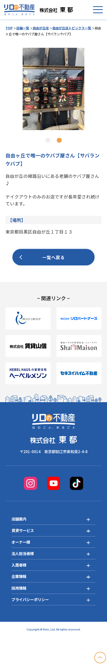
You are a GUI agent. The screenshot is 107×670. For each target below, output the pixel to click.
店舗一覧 (22, 28)
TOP (9, 28)
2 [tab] (59, 140)
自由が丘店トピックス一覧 (71, 28)
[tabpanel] (53, 89)
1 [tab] (47, 140)
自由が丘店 (41, 28)
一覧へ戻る (53, 257)
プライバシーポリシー (30, 599)
